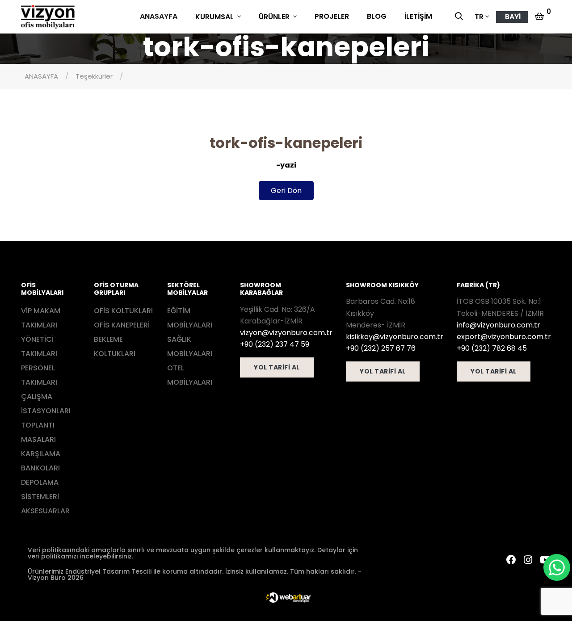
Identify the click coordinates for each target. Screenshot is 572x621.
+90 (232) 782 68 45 (492, 348)
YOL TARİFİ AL (277, 367)
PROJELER (332, 16)
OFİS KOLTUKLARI (123, 311)
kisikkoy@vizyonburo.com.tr (394, 336)
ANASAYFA (158, 16)
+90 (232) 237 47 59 (274, 344)
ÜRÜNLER (275, 17)
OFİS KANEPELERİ (122, 325)
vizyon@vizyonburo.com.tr (286, 332)
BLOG (377, 16)
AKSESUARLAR (45, 511)
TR (479, 17)
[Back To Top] (25, 596)
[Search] (461, 17)
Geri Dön (286, 190)
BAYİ (513, 17)
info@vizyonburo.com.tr (498, 325)
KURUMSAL (215, 17)
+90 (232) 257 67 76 (381, 348)
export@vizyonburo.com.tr (504, 336)
